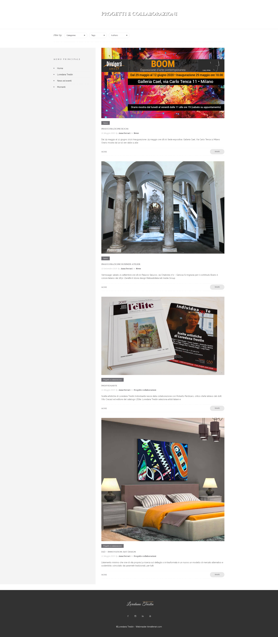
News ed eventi (64, 81)
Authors (114, 35)
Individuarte (109, 385)
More (104, 152)
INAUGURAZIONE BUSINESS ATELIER (120, 264)
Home (60, 68)
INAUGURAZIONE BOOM (114, 128)
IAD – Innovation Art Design (118, 551)
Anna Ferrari (124, 133)
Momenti (61, 87)
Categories (71, 35)
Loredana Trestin (65, 74)
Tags (93, 35)
